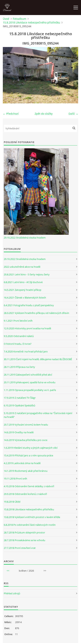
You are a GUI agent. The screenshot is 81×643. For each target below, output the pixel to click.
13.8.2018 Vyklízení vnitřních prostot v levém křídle (32, 517)
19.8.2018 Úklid (12, 501)
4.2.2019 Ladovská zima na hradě (22, 463)
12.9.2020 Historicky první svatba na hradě (27, 328)
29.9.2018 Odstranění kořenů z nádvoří (25, 494)
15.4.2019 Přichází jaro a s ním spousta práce (28, 455)
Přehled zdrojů (12, 593)
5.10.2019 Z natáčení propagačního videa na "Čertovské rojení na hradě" (38, 415)
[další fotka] (72, 75)
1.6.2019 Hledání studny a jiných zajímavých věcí (30, 447)
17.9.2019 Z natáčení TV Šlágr (20, 397)
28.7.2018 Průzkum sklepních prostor (24, 532)
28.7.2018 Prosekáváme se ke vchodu (24, 540)
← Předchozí (11, 113)
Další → (73, 113)
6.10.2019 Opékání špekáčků (19, 405)
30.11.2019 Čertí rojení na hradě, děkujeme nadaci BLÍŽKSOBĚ (38, 359)
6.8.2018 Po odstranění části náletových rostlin (30, 524)
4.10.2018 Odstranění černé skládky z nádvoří (29, 486)
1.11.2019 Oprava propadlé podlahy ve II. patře (30, 390)
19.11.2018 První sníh (15, 478)
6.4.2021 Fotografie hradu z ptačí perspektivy (29, 305)
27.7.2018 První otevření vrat (20, 548)
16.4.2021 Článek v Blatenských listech (25, 297)
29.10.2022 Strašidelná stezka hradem (25, 237)
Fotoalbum (19, 18)
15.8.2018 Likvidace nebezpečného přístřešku (31, 22)
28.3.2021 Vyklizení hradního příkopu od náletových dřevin (36, 313)
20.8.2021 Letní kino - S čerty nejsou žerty (27, 274)
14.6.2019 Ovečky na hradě (19, 432)
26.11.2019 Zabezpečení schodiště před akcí (28, 374)
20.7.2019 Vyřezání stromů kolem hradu (26, 424)
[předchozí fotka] (9, 75)
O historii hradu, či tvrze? (17, 343)
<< (8, 570)
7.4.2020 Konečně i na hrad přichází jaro (26, 351)
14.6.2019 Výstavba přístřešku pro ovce (25, 440)
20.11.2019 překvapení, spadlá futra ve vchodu (29, 382)
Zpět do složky (44, 113)
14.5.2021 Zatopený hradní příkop (22, 290)
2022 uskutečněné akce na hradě (22, 266)
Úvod (6, 18)
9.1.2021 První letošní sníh (18, 320)
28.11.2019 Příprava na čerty (19, 367)
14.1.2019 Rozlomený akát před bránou (25, 471)
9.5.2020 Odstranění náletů (19, 336)
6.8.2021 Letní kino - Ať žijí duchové (23, 282)
